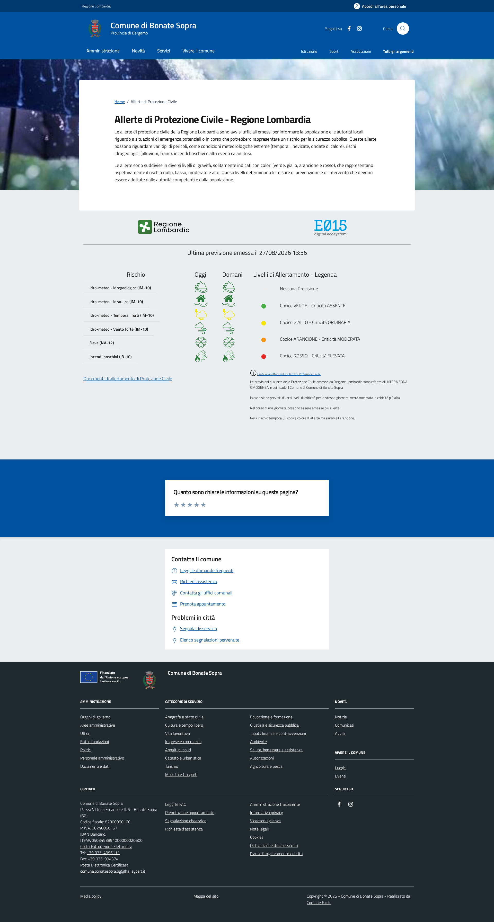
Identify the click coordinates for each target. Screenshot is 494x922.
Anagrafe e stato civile (184, 717)
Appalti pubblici (178, 750)
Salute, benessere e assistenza (276, 750)
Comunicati (344, 725)
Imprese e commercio (183, 741)
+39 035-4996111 (103, 852)
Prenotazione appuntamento (189, 812)
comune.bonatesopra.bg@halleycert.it (112, 871)
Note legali (259, 829)
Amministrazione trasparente (275, 804)
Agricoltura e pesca (266, 766)
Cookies (256, 837)
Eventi (340, 776)
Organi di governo (95, 717)
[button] (380, 6)
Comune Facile (319, 902)
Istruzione (309, 51)
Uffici (84, 733)
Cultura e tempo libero (184, 725)
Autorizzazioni (262, 758)
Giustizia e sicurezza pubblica (274, 725)
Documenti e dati (94, 766)
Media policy (90, 896)
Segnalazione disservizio (185, 821)
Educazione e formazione (271, 717)
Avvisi (340, 733)
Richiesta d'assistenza (184, 829)
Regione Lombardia (96, 6)
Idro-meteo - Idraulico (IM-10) (116, 302)
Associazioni (361, 51)
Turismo (171, 766)
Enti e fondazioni (94, 741)
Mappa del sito (205, 896)
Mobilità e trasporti (181, 774)
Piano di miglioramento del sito (276, 854)
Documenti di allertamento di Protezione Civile (127, 378)
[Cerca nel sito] (403, 28)
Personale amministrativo (102, 758)
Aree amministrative (97, 725)
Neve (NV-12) (102, 343)
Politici (85, 750)
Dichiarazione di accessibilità (274, 845)
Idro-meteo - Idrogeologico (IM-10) (120, 288)
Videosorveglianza (265, 821)
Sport (334, 51)
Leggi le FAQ (176, 804)
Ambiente (258, 741)
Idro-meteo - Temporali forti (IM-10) (122, 315)
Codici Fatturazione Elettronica (106, 846)
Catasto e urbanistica (183, 758)
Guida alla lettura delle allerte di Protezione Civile (289, 374)
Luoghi (340, 768)
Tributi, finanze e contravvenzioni (278, 733)
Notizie (341, 717)
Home (119, 101)
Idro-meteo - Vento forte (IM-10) (119, 329)
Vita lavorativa (177, 733)
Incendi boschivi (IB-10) (111, 357)
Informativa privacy (266, 812)
